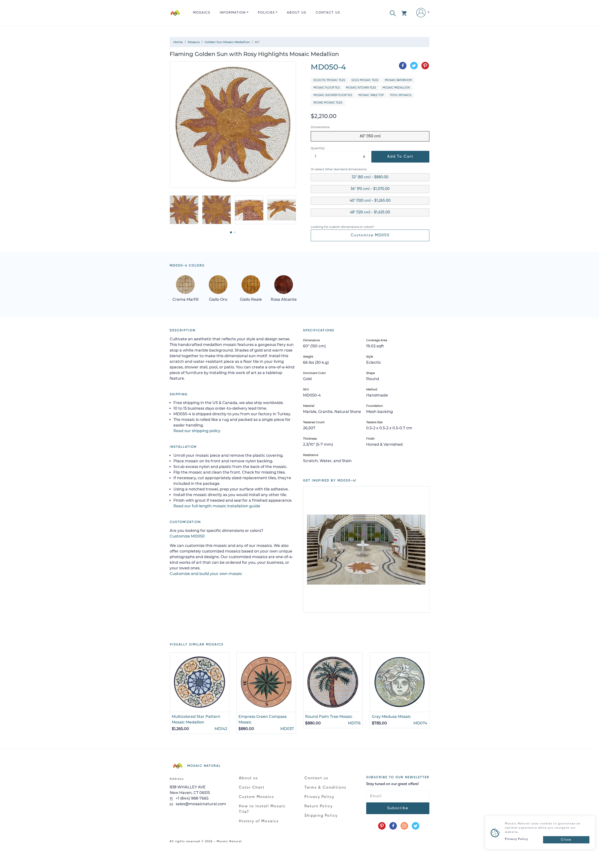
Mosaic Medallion (396, 87)
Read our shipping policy (196, 431)
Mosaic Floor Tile (327, 87)
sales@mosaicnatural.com (200, 804)
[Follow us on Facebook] (393, 826)
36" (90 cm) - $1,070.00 (370, 189)
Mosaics (201, 12)
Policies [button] (266, 12)
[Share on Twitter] (414, 65)
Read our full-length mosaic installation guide (216, 506)
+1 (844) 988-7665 (191, 798)
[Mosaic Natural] (175, 16)
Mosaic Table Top (371, 95)
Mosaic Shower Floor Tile (333, 95)
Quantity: (318, 148)
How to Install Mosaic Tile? (262, 809)
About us (296, 12)
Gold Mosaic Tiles (364, 80)
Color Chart (251, 788)
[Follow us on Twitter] (415, 826)
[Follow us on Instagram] (404, 826)
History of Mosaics (259, 821)
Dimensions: (320, 127)
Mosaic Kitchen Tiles (361, 87)
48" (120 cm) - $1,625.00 (370, 212)
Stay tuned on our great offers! (392, 784)
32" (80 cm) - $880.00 (370, 177)
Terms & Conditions (325, 788)
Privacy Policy (319, 797)
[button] (393, 13)
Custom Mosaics (256, 797)
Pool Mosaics (400, 95)
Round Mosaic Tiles (328, 102)
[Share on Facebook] (402, 65)
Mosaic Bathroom (398, 80)
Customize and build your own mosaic (206, 573)
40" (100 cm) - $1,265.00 (370, 201)
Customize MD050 (370, 235)
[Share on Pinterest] (425, 65)
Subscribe (397, 808)
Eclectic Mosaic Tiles (329, 80)
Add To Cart (400, 157)
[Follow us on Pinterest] (382, 826)
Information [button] (233, 12)
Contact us (328, 12)
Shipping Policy (321, 816)
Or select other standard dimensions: (339, 169)
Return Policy (318, 806)
